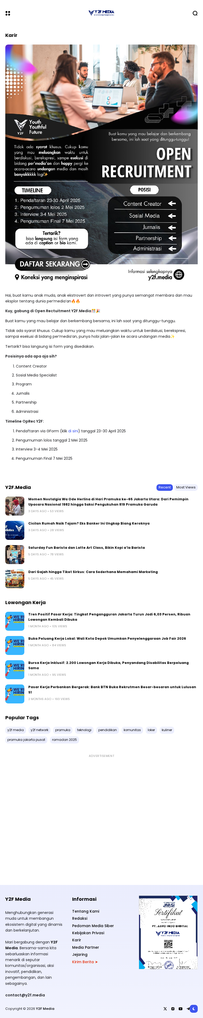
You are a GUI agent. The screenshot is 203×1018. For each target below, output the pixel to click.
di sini (73, 431)
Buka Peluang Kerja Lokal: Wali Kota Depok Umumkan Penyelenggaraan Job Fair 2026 (107, 638)
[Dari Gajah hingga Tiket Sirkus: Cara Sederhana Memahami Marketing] (14, 578)
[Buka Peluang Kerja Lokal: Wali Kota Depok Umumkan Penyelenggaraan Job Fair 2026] (14, 645)
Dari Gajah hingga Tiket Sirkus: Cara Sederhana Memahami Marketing (93, 572)
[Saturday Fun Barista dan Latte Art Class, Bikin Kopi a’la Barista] (14, 554)
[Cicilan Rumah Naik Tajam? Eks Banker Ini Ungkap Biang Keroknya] (14, 530)
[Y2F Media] (101, 13)
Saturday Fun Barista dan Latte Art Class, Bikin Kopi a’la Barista (86, 547)
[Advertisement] (101, 817)
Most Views (186, 487)
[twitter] (165, 1009)
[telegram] (188, 1009)
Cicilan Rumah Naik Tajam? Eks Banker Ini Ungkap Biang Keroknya (89, 523)
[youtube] (180, 1009)
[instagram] (173, 1009)
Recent (165, 487)
